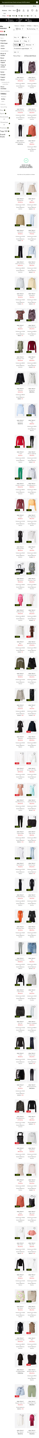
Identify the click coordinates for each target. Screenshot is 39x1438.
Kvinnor (4, 10)
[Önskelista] (32, 10)
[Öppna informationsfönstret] (37, 2)
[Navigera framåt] (31, 15)
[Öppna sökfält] (34, 16)
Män (10, 10)
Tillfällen (29, 25)
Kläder (23, 25)
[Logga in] (23, 10)
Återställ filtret (31, 56)
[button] (20, 28)
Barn (14, 10)
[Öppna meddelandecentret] (28, 10)
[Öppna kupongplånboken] (19, 10)
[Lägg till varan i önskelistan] (23, 63)
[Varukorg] (37, 10)
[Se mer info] (20, 89)
